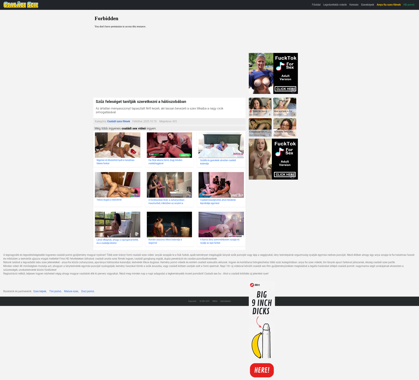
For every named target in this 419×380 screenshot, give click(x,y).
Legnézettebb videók (335, 4)
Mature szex (71, 291)
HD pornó (408, 4)
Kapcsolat (192, 301)
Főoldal (316, 4)
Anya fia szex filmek (389, 4)
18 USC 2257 (204, 301)
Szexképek (367, 4)
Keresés (353, 4)
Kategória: (101, 121)
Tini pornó (55, 291)
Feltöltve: (137, 121)
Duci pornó (87, 291)
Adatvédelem (225, 301)
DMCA (214, 301)
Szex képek (39, 291)
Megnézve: (165, 121)
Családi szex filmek (118, 121)
